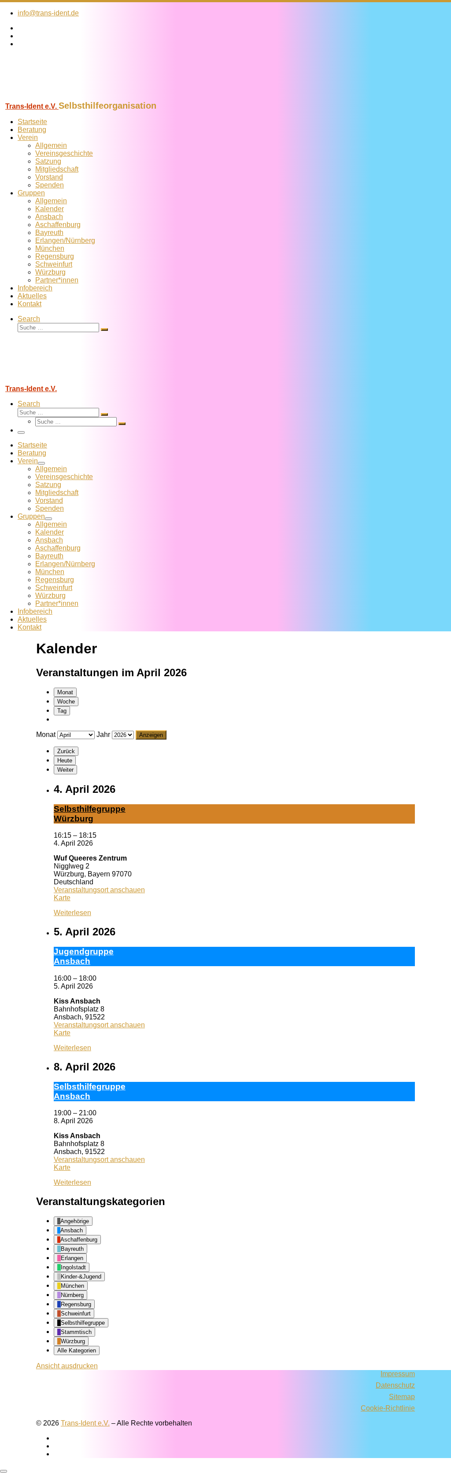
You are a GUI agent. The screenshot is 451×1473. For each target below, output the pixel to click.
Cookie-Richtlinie (388, 1408)
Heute (64, 760)
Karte (62, 897)
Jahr (103, 734)
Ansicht (67, 1366)
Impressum (398, 1374)
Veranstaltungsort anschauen (99, 890)
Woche (66, 701)
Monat (65, 692)
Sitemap (402, 1396)
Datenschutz (395, 1385)
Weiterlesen (72, 912)
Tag (62, 710)
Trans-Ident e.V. (85, 1423)
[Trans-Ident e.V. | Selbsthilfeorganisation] (55, 96)
